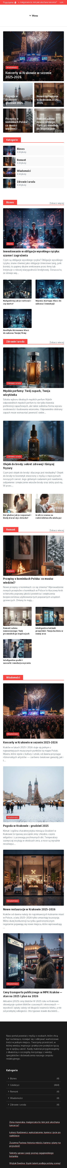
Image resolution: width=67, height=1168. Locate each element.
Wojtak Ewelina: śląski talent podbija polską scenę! (34, 1163)
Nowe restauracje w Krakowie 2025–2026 (48, 99)
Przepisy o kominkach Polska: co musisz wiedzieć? (16, 123)
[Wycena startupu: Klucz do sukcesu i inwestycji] (50, 289)
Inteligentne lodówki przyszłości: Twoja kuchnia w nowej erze (49, 631)
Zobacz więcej (57, 203)
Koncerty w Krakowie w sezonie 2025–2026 (28, 74)
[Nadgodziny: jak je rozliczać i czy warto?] (17, 289)
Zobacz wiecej (57, 342)
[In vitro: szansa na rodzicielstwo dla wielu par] (50, 503)
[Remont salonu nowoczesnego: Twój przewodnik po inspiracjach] (17, 616)
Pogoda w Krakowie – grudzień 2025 (14, 99)
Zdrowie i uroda (15, 341)
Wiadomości (12, 67)
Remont (10, 529)
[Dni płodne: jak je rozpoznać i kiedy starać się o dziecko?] (17, 503)
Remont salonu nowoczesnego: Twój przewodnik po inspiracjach (47, 123)
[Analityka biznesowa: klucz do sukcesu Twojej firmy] (17, 318)
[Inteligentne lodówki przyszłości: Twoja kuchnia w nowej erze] (50, 616)
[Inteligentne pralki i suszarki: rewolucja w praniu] (17, 648)
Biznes (10, 202)
